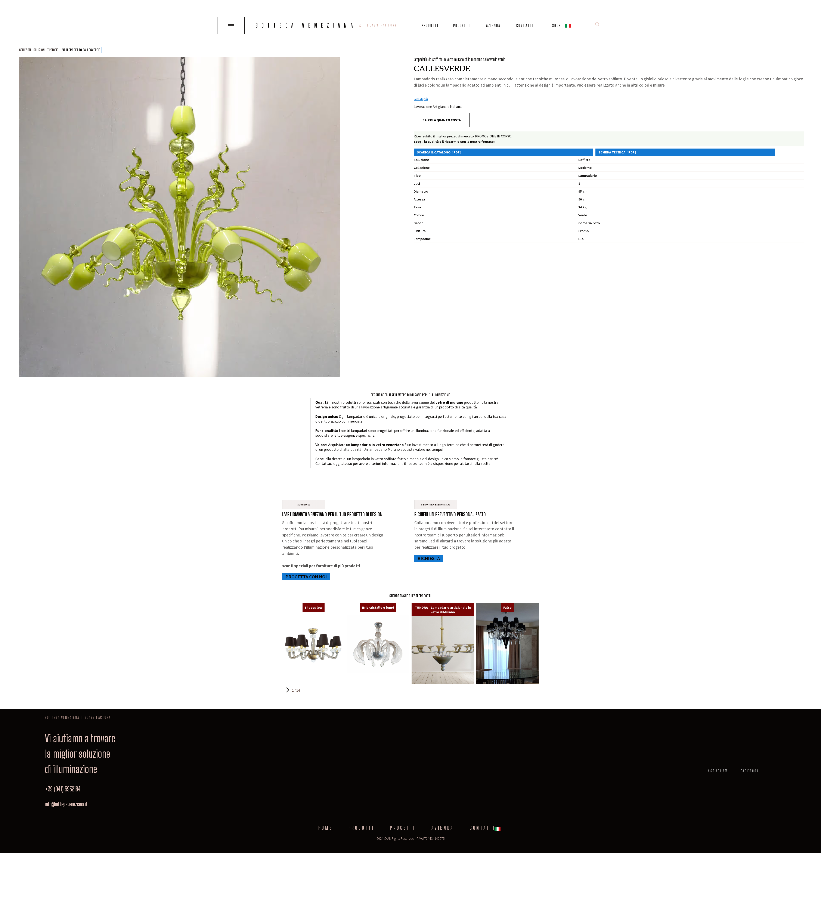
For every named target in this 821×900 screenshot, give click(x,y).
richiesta (429, 558)
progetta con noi (306, 577)
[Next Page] (287, 690)
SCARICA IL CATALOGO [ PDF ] (439, 152)
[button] (568, 26)
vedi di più (421, 99)
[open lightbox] (179, 217)
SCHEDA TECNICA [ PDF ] (617, 152)
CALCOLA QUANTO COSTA (441, 120)
